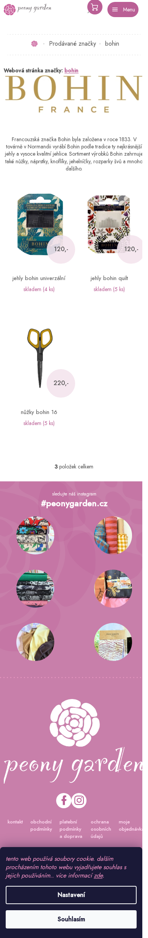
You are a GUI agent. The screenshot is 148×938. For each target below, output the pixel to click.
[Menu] (123, 9)
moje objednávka (131, 825)
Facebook (63, 800)
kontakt (15, 821)
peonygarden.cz (79, 800)
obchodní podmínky (41, 825)
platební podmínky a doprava (71, 829)
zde (98, 875)
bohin (72, 70)
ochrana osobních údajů (101, 829)
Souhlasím (71, 919)
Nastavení (71, 894)
